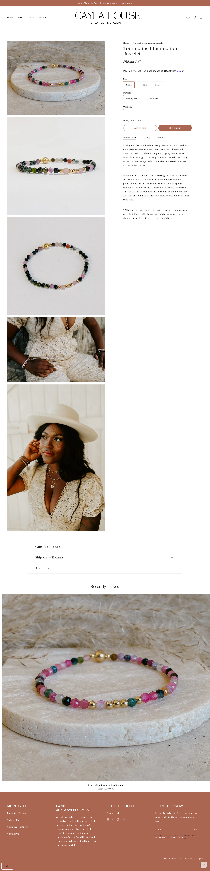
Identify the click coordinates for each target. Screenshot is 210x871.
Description (129, 138)
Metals (161, 138)
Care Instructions (48, 546)
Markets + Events (16, 813)
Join (195, 829)
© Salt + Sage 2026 (173, 858)
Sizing (146, 138)
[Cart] (201, 17)
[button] (21, 17)
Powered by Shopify (193, 858)
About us (42, 568)
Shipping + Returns (49, 557)
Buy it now (175, 128)
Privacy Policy (160, 837)
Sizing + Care (14, 820)
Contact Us (13, 834)
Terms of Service (176, 837)
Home (126, 43)
